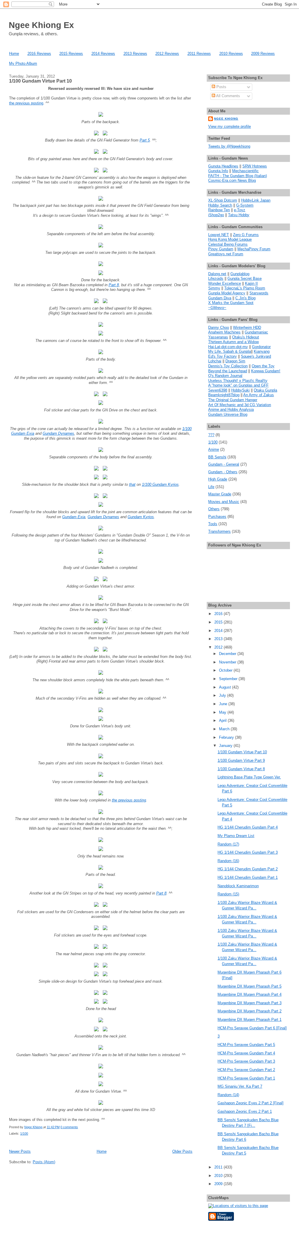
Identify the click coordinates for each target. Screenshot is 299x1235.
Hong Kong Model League (230, 239)
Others (214, 509)
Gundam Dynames (58, 433)
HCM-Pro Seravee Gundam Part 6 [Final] (252, 1028)
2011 (219, 1167)
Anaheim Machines (224, 332)
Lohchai (214, 361)
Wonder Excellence (224, 283)
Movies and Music (223, 501)
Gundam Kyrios (141, 517)
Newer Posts (20, 1151)
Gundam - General (223, 464)
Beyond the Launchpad (227, 371)
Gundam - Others (222, 472)
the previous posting (26, 103)
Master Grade (219, 494)
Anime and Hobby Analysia (231, 409)
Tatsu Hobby (238, 215)
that (132, 484)
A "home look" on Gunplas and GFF (238, 385)
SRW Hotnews (254, 166)
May (223, 712)
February (227, 737)
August (225, 687)
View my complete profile (229, 126)
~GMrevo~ (217, 307)
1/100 (24, 1133)
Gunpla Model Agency (226, 293)
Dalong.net (217, 274)
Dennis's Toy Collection (228, 366)
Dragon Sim (235, 361)
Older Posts (182, 1151)
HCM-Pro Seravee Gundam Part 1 (246, 1078)
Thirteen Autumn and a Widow (233, 342)
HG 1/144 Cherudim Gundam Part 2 (248, 869)
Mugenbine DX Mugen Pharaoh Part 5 (249, 986)
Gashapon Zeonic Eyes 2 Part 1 (245, 1111)
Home (14, 53)
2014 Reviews (103, 53)
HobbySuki (240, 390)
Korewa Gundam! (265, 371)
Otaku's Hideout (245, 337)
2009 (219, 1184)
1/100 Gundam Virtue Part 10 (40, 80)
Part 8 (114, 285)
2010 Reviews (231, 53)
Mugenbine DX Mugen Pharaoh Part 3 (249, 1003)
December (228, 653)
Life (211, 487)
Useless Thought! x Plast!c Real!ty (237, 380)
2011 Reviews (199, 53)
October (226, 670)
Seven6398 (217, 390)
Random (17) (228, 844)
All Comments (227, 96)
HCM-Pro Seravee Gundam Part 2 (246, 1070)
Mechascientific (245, 171)
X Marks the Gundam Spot (230, 303)
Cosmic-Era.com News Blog (232, 180)
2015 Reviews (71, 53)
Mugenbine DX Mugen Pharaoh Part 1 (249, 1019)
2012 (219, 647)
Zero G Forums (246, 235)
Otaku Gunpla (265, 390)
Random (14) (228, 1095)
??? (211, 435)
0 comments (69, 1127)
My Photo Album (23, 63)
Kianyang (262, 351)
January (226, 745)
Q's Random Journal (225, 375)
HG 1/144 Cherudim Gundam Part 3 (248, 852)
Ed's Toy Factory (222, 356)
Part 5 (145, 140)
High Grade (217, 479)
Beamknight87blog (223, 395)
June (223, 704)
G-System (244, 205)
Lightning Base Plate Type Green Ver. (249, 777)
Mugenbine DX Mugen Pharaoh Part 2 (249, 1011)
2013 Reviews (135, 53)
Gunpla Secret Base (244, 278)
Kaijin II (251, 283)
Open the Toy (263, 366)
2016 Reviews (39, 53)
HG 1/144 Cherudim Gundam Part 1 (248, 877)
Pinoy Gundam (220, 249)
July (223, 695)
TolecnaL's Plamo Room (244, 288)
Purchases (217, 516)
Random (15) (228, 894)
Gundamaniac (256, 332)
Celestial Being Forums (228, 244)
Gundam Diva (219, 298)
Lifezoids (215, 278)
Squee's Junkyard (256, 356)
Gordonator (261, 347)
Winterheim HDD (247, 327)
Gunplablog (239, 274)
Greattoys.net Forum (225, 254)
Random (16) (228, 861)
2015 (219, 622)
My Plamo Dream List (236, 836)
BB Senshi (217, 457)
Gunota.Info (218, 171)
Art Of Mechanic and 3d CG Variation (239, 405)
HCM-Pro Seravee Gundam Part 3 (246, 1061)
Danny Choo (218, 327)
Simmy (214, 288)
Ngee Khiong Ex (41, 25)
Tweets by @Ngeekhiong (229, 146)
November (228, 662)
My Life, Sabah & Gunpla (229, 351)
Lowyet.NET (218, 235)
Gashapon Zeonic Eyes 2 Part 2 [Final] (251, 1103)
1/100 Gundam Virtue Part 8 (241, 769)
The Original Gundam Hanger (232, 400)
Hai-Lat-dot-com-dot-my (228, 347)
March (225, 729)
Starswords (258, 293)
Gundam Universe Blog (227, 414)
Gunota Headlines (223, 166)
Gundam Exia (73, 517)
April (223, 720)
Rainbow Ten (219, 210)
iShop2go (216, 215)
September (229, 679)
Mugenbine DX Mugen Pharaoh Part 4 (249, 994)
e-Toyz (239, 210)
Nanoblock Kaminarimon (238, 886)
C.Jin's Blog (245, 298)
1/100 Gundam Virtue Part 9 (241, 760)
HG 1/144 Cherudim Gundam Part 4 (248, 827)
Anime (213, 449)
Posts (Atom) (44, 1162)
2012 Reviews (167, 53)
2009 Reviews (263, 53)
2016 (219, 614)
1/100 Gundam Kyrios (160, 484)
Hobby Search (220, 205)
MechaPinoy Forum (253, 249)
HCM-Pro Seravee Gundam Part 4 (246, 1053)
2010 (219, 1175)
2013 (219, 639)
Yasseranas (218, 337)
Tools (212, 524)
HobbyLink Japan (255, 200)
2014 (219, 630)
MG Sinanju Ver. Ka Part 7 (240, 1086)
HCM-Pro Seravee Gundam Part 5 (246, 1044)
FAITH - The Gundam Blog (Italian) (237, 176)
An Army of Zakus (258, 395)
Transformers (219, 531)
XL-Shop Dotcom (222, 200)
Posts (220, 87)
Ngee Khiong (33, 1127)
